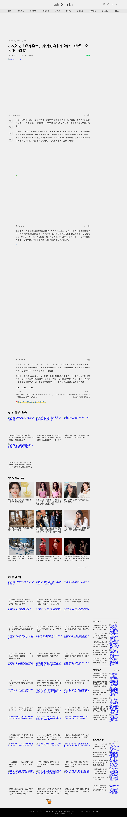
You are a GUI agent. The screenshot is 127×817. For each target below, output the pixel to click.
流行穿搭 (33, 11)
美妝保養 (46, 11)
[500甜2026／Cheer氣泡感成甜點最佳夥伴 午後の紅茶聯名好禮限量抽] (77, 643)
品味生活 (80, 11)
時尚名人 (20, 11)
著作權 (60, 811)
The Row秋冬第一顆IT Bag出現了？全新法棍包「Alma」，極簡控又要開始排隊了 (77, 710)
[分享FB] (10, 120)
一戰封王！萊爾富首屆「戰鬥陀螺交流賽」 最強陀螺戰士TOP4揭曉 (77, 600)
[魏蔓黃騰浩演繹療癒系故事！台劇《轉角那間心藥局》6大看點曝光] (77, 724)
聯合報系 (75, 811)
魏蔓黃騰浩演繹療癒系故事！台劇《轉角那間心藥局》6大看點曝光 (77, 736)
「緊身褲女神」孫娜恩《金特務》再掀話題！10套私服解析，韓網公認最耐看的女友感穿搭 (100, 772)
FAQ (37, 811)
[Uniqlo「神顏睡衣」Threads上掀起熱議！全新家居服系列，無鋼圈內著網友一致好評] (114, 788)
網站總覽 (95, 811)
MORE (116, 622)
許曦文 (31, 387)
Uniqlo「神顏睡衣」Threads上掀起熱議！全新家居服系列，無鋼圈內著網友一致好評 (100, 789)
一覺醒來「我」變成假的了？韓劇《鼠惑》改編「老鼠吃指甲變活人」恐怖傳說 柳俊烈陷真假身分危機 (21, 465)
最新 (9, 11)
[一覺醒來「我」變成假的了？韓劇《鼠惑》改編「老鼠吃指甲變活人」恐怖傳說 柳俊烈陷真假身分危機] (21, 452)
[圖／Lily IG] (53, 199)
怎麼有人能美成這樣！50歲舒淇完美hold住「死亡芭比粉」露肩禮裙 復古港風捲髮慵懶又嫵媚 (48, 502)
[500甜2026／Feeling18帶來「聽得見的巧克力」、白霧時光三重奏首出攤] (21, 751)
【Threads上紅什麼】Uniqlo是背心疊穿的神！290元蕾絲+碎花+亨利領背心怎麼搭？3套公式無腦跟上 (49, 602)
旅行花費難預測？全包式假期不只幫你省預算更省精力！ (20, 529)
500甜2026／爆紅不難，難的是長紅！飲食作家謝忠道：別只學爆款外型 (49, 628)
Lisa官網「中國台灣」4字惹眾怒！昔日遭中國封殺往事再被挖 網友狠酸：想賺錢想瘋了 (21, 437)
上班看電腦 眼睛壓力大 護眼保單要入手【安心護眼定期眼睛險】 (77, 529)
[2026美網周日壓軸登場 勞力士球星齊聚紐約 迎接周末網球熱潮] (49, 643)
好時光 (57, 11)
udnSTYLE (11, 40)
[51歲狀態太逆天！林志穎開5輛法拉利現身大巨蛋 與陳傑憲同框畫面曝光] (21, 724)
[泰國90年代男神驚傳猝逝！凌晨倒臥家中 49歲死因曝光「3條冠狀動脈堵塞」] (77, 778)
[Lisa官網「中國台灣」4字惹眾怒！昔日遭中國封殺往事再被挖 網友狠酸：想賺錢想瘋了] (21, 425)
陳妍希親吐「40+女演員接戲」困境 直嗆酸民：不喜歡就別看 (77, 436)
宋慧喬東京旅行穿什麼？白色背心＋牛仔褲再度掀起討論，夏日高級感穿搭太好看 (100, 755)
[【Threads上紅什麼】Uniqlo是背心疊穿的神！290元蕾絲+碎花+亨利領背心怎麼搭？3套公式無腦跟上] (49, 589)
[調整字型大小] (10, 139)
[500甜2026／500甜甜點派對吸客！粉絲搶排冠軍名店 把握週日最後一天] (21, 616)
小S (18, 387)
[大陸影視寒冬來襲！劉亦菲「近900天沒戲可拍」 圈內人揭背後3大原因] (49, 751)
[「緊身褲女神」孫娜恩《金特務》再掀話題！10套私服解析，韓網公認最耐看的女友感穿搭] (114, 771)
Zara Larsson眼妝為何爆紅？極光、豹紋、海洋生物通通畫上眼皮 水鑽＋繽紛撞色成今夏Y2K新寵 (49, 737)
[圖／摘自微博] (53, 301)
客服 (41, 811)
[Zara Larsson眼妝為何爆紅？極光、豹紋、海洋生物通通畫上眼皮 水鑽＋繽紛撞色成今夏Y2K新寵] (49, 724)
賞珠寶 (68, 11)
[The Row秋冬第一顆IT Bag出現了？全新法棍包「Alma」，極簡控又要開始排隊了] (77, 697)
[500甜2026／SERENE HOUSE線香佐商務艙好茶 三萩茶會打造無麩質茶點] (21, 670)
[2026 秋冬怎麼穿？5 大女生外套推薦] (114, 779)
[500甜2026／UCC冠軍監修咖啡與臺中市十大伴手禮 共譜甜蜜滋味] (21, 697)
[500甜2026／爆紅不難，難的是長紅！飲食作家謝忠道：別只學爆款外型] (49, 616)
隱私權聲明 (67, 811)
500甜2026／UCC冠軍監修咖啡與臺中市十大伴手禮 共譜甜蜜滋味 (21, 709)
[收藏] (10, 133)
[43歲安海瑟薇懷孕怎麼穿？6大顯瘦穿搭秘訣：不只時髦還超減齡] (114, 763)
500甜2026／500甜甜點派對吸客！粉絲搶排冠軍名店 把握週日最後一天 (21, 628)
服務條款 (54, 811)
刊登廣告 (31, 811)
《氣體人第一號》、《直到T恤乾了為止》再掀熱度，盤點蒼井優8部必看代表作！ (77, 764)
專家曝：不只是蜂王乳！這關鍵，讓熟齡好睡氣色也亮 (20, 501)
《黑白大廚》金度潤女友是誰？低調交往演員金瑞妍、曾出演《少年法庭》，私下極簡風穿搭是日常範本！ (49, 792)
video (116, 11)
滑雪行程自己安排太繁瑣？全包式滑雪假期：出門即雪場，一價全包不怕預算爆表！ (20, 558)
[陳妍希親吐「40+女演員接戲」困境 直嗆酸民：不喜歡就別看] (77, 425)
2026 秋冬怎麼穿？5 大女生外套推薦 (100, 778)
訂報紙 (82, 811)
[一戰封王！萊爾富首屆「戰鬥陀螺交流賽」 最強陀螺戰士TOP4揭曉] (77, 589)
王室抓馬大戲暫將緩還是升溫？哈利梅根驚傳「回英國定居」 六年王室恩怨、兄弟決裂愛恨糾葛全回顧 (48, 530)
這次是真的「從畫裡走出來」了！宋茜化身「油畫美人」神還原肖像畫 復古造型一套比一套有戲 (76, 558)
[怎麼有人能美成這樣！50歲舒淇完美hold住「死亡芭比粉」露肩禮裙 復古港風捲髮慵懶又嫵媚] (21, 778)
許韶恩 (24, 387)
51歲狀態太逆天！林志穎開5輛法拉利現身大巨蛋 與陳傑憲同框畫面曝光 (21, 737)
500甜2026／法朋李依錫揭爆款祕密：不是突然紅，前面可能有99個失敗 (77, 628)
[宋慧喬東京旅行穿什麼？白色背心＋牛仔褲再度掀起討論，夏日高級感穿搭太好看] (114, 754)
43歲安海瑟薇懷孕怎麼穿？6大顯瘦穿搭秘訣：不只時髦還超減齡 (100, 763)
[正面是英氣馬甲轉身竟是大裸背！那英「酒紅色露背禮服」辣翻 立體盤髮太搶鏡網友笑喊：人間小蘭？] (49, 425)
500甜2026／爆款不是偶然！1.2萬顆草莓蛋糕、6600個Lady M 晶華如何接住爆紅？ (21, 655)
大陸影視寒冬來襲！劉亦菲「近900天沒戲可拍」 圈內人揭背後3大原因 (48, 764)
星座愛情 (92, 11)
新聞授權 (47, 811)
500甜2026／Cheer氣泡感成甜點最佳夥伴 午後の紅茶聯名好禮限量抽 (77, 655)
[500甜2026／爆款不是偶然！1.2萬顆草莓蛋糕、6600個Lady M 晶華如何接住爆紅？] (21, 643)
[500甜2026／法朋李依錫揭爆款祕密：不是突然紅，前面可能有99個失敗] (77, 616)
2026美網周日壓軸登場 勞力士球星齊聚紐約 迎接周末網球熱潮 (48, 654)
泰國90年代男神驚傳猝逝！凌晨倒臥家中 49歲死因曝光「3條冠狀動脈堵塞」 (77, 791)
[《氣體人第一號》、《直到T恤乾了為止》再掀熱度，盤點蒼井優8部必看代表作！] (77, 751)
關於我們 (88, 811)
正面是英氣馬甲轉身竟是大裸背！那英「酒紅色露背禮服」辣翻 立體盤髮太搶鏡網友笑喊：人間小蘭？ (49, 437)
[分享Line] (10, 127)
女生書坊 (105, 11)
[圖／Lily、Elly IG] (49, 86)
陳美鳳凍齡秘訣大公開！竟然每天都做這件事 (76, 501)
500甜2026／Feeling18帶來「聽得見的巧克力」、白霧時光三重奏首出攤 (21, 764)
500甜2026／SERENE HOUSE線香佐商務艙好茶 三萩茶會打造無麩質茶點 (21, 682)
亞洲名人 (26, 40)
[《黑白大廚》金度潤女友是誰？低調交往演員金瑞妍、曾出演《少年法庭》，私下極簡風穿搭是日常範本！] (49, 778)
